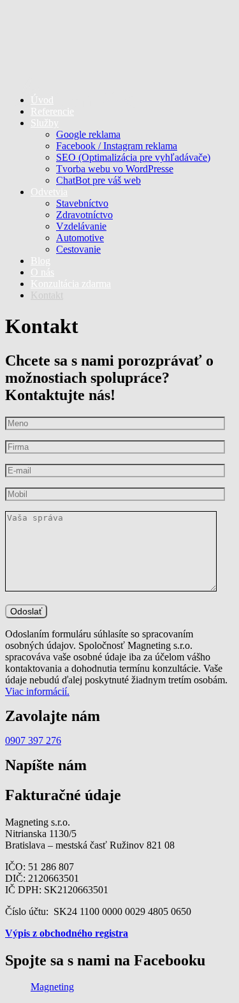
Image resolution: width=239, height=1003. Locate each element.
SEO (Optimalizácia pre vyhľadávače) (133, 157)
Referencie (52, 111)
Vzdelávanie (81, 226)
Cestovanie (78, 249)
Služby (45, 122)
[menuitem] (132, 151)
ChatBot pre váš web (98, 180)
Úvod (42, 99)
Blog (40, 260)
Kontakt (47, 295)
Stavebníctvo (82, 203)
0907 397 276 (33, 740)
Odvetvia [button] (49, 191)
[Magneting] (119, 44)
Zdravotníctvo (84, 214)
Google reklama (88, 134)
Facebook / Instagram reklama (116, 145)
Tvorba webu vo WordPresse (114, 168)
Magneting (52, 986)
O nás (42, 272)
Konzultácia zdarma (71, 283)
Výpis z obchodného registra (66, 933)
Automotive (80, 237)
